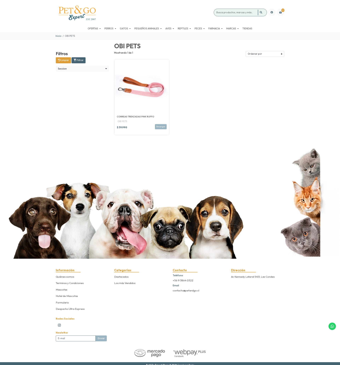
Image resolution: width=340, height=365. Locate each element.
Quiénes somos (65, 276)
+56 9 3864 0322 (183, 280)
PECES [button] (198, 28)
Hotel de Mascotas (67, 296)
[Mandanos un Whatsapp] (332, 326)
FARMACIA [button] (214, 28)
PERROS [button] (109, 28)
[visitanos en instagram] (59, 325)
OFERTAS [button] (93, 28)
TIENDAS (247, 28)
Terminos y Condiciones (70, 283)
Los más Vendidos (124, 283)
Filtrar (80, 60)
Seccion (62, 68)
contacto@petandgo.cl (186, 290)
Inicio (58, 35)
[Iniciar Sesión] (272, 12)
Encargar (160, 126)
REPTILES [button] (183, 28)
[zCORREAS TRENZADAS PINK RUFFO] (141, 86)
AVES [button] (168, 28)
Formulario (62, 302)
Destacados (121, 276)
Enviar (101, 338)
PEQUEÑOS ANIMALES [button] (146, 28)
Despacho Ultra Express (70, 309)
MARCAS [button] (231, 28)
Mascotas (61, 289)
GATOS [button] (124, 28)
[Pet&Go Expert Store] (134, 12)
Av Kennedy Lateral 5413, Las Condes (253, 276)
